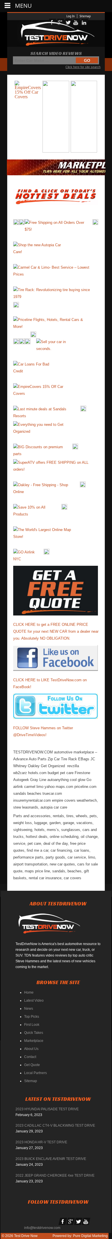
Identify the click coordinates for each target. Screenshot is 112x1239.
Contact (30, 1057)
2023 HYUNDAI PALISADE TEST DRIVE (47, 1109)
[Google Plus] (70, 1221)
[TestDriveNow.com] (51, 926)
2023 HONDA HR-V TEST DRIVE (41, 1142)
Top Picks (31, 1017)
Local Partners (35, 1073)
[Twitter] (78, 1221)
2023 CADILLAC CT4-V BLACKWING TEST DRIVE (55, 1125)
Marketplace (33, 1041)
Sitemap (85, 16)
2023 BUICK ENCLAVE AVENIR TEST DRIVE (51, 1159)
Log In (70, 16)
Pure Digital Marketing (90, 1236)
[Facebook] (62, 1221)
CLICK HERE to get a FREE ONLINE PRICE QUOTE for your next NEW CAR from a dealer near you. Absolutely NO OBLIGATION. (56, 631)
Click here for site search (83, 67)
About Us (31, 1049)
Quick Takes (33, 1033)
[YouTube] (86, 1221)
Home (29, 992)
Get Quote (32, 1065)
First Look (31, 1025)
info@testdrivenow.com (42, 1228)
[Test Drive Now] (56, 33)
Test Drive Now (25, 1236)
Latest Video (34, 1000)
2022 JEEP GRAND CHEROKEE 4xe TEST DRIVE (55, 1175)
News (28, 1009)
